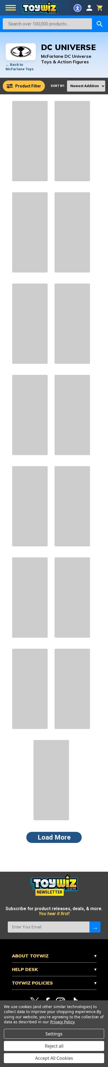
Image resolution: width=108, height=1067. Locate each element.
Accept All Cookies (54, 1058)
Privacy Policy (62, 1021)
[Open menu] (11, 8)
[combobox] (47, 23)
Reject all (54, 1046)
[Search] (99, 23)
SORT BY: (58, 86)
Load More (54, 837)
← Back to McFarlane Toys (20, 67)
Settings (54, 1034)
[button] (77, 8)
